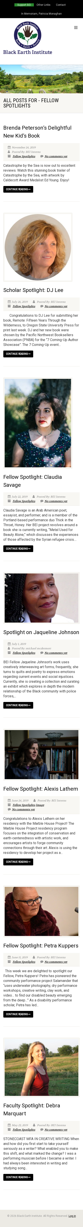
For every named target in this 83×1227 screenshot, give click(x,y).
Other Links (43, 4)
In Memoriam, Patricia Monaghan (41, 13)
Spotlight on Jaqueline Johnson (41, 632)
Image (40, 805)
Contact (61, 4)
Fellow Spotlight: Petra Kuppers (40, 946)
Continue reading (17, 189)
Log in (72, 1215)
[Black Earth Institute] (27, 37)
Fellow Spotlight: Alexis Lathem (40, 789)
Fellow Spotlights (24, 156)
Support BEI (24, 4)
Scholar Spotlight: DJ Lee (33, 290)
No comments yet (55, 156)
